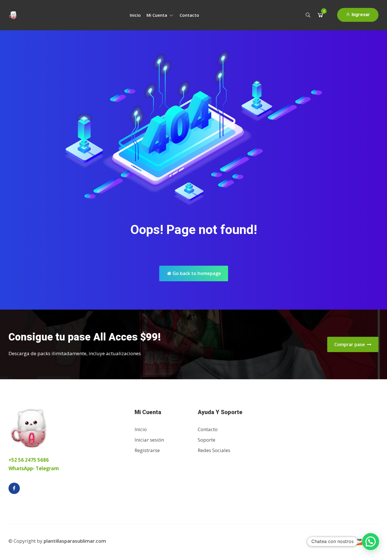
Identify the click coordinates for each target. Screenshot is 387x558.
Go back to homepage (196, 273)
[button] (370, 541)
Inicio (135, 15)
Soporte (206, 439)
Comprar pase (350, 344)
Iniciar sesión (149, 439)
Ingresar (360, 14)
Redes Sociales (214, 450)
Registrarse (147, 450)
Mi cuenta (157, 15)
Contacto (189, 15)
